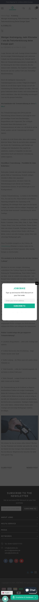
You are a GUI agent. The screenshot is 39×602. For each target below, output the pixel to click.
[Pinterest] (21, 312)
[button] (7, 593)
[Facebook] (13, 312)
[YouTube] (25, 312)
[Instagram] (17, 312)
